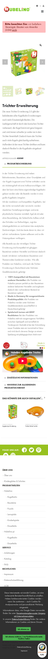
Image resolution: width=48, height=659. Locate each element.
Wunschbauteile (34, 424)
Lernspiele (11, 511)
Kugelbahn (9, 424)
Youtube (5, 454)
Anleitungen (8, 546)
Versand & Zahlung (11, 582)
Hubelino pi (8, 527)
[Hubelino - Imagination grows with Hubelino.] (17, 9)
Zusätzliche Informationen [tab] (22, 377)
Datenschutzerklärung (12, 572)
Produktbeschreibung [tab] (19, 163)
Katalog (7, 552)
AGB (6, 577)
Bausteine (11, 500)
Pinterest (38, 449)
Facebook (24, 449)
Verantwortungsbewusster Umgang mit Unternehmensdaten (29, 615)
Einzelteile (11, 522)
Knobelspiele (12, 516)
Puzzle (10, 506)
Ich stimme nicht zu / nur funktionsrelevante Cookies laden (24, 637)
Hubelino (4, 424)
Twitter (31, 449)
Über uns (7, 475)
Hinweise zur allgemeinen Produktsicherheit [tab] (20, 386)
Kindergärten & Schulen (13, 480)
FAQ (6, 557)
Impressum (8, 566)
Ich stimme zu (23, 629)
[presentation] (41, 398)
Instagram (13, 454)
